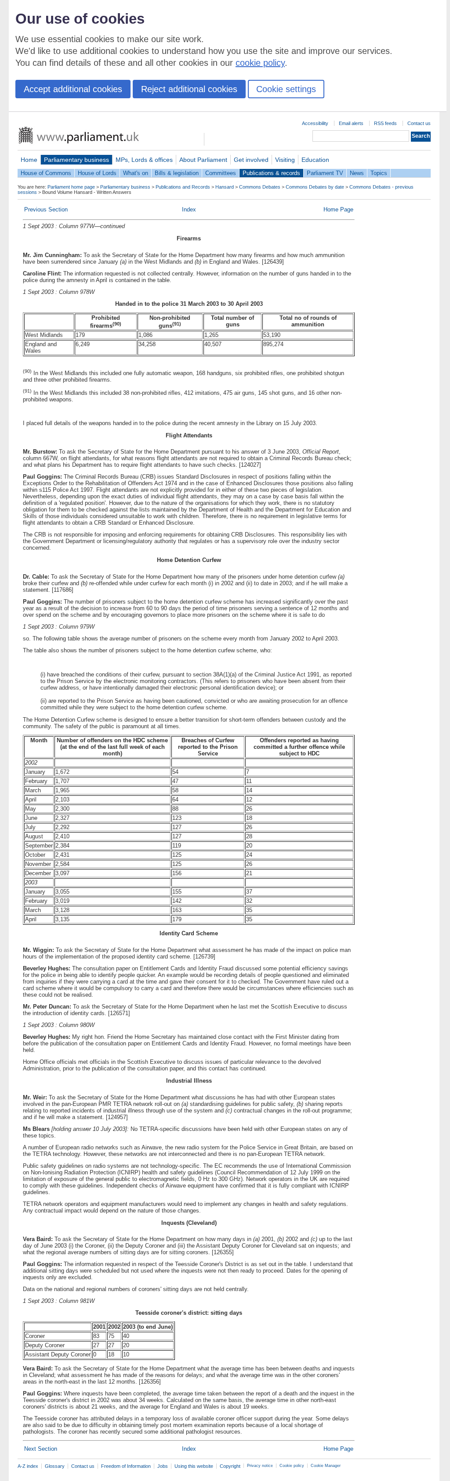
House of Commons (46, 173)
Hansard (224, 187)
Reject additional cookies (189, 89)
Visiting (285, 159)
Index (189, 209)
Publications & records (271, 173)
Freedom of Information (126, 1466)
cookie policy (260, 63)
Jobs (162, 1466)
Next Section (40, 1448)
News (357, 173)
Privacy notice (260, 1465)
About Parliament (203, 159)
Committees (220, 173)
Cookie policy (291, 1465)
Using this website (193, 1466)
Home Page (338, 209)
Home (29, 159)
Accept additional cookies (73, 89)
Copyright (230, 1466)
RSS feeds (385, 123)
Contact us (419, 123)
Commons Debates (259, 187)
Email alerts (351, 123)
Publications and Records (183, 187)
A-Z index (28, 1466)
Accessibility (315, 123)
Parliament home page (71, 187)
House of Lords (97, 173)
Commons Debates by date (315, 187)
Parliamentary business (76, 159)
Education (315, 159)
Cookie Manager (326, 1465)
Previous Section (46, 209)
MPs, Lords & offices (144, 159)
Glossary (55, 1466)
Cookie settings (286, 89)
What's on (135, 173)
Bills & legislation (177, 173)
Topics (378, 173)
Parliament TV (325, 173)
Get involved (251, 159)
